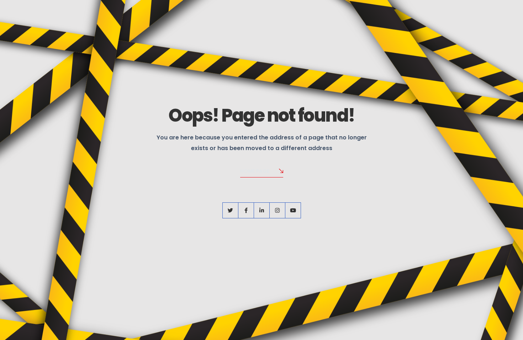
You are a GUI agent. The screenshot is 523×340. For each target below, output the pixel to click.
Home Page (254, 171)
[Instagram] (277, 210)
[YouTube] (293, 210)
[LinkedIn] (261, 210)
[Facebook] (246, 210)
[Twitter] (230, 210)
